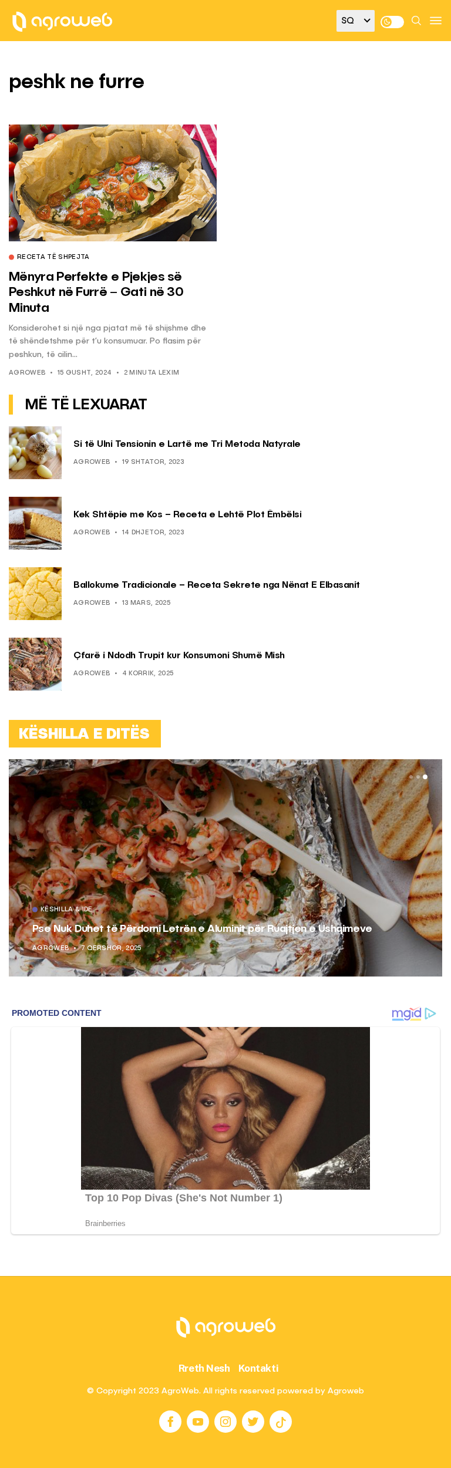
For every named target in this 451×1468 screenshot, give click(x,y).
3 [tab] (425, 777)
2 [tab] (418, 777)
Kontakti (258, 1368)
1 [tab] (411, 777)
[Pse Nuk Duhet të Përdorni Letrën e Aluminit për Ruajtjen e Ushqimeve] (225, 868)
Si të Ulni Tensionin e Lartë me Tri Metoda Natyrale (187, 444)
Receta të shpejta (53, 258)
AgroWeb (27, 373)
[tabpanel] (225, 868)
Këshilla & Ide (67, 910)
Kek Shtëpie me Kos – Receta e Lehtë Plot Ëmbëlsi (187, 515)
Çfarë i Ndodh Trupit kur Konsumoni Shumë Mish (179, 656)
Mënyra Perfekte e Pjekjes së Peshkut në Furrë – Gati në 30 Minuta (96, 293)
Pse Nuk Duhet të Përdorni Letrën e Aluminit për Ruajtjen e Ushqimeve (202, 929)
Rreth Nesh (204, 1368)
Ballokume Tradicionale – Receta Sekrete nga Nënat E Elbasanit (216, 585)
